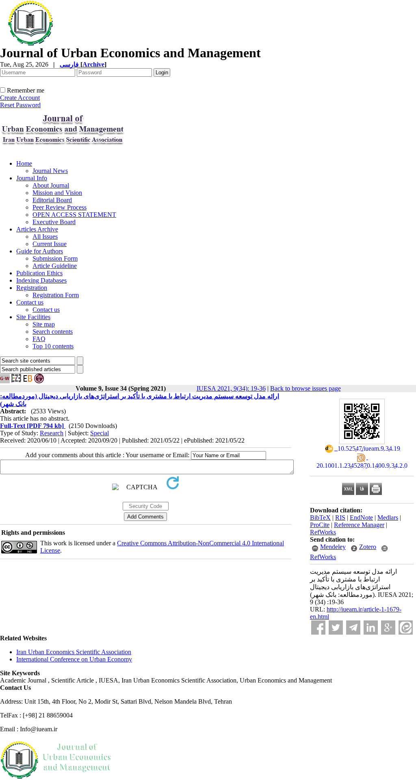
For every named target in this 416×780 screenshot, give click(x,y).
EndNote (361, 517)
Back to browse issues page (305, 388)
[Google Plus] (388, 627)
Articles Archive (37, 229)
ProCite (319, 524)
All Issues (45, 236)
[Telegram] (353, 627)
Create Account (20, 97)
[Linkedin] (371, 627)
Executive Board (54, 221)
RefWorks (323, 532)
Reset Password (20, 105)
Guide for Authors (39, 251)
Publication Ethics (39, 273)
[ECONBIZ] (27, 381)
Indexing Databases (41, 280)
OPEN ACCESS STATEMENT (74, 214)
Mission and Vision (57, 192)
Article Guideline (54, 265)
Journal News (50, 170)
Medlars (387, 517)
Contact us (29, 302)
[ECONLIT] (39, 381)
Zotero (367, 546)
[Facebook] (318, 627)
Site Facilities (33, 316)
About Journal (50, 185)
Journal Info (31, 178)
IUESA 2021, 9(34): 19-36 (231, 388)
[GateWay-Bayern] (5, 381)
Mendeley (333, 546)
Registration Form (55, 295)
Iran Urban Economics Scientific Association (73, 651)
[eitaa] (406, 627)
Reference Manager (359, 524)
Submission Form (55, 258)
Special (99, 433)
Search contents (52, 331)
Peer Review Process (59, 207)
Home (24, 163)
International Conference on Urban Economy (74, 659)
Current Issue (49, 243)
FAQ (39, 338)
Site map (43, 324)
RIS (340, 517)
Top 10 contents (53, 346)
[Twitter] (336, 627)
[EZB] (16, 381)
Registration (31, 287)
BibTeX (320, 517)
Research (51, 433)
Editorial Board (52, 200)
